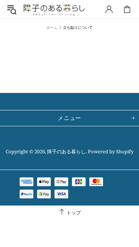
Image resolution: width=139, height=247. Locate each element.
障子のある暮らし (54, 9)
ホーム (51, 27)
